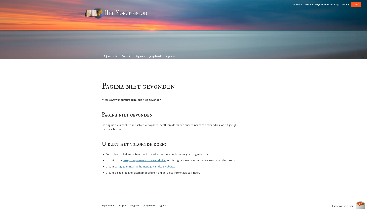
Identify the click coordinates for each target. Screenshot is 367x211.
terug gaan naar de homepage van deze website (144, 166)
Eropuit (126, 56)
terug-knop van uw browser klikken (144, 160)
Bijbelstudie (110, 56)
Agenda (170, 56)
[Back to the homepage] (116, 13)
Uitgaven (140, 56)
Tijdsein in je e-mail (342, 206)
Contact (345, 4)
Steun (356, 4)
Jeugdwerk (155, 56)
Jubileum (297, 4)
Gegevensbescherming (327, 4)
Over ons (308, 4)
